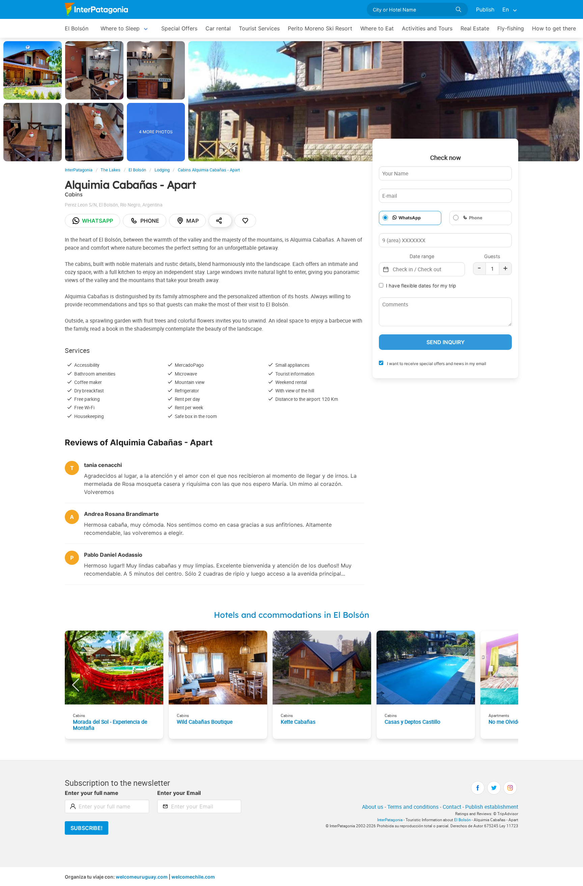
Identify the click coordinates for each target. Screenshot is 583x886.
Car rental (218, 28)
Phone (149, 220)
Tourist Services (259, 28)
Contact (452, 806)
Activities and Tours (427, 28)
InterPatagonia (78, 170)
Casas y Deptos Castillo (412, 721)
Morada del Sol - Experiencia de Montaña (110, 724)
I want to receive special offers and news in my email (436, 363)
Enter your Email (179, 793)
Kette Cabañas (298, 721)
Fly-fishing (510, 28)
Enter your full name (91, 793)
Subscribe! (87, 828)
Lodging (162, 170)
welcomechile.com (193, 877)
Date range (422, 256)
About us (372, 806)
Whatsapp (97, 220)
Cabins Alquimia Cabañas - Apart (209, 170)
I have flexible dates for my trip (421, 285)
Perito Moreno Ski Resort (320, 28)
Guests (492, 256)
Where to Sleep (120, 28)
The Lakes (110, 170)
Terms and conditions (413, 806)
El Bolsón (76, 28)
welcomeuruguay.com (142, 877)
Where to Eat (377, 28)
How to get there (554, 28)
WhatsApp (409, 217)
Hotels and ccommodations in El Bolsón (291, 615)
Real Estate (475, 28)
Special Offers (179, 28)
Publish (485, 9)
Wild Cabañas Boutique (204, 721)
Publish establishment (491, 806)
